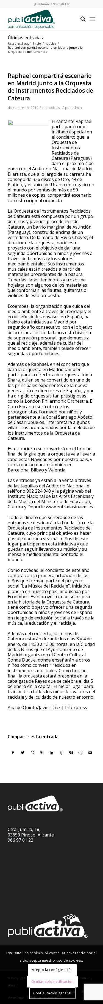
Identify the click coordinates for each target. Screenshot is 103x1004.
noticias (54, 107)
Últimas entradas (25, 38)
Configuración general (52, 993)
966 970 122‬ (61, 4)
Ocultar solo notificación (52, 981)
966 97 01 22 (20, 840)
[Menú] (92, 19)
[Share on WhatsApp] (32, 752)
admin (77, 107)
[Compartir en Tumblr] (61, 752)
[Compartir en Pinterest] (42, 752)
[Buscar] (80, 19)
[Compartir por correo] (90, 752)
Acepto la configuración (52, 969)
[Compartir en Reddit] (80, 752)
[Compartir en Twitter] (22, 752)
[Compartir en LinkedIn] (51, 752)
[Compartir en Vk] (71, 752)
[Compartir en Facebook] (13, 752)
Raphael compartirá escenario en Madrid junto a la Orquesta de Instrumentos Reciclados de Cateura (50, 87)
